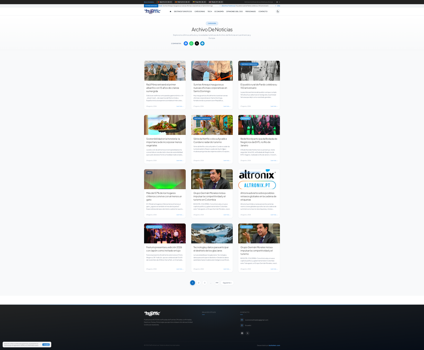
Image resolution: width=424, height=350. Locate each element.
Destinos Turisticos (183, 11)
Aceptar (46, 344)
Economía (219, 11)
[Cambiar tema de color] (278, 11)
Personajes (250, 11)
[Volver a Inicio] (152, 11)
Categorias (200, 11)
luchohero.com (274, 345)
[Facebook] (277, 2)
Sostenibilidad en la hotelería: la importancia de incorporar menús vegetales (274, 6)
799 (216, 283)
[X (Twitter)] (279, 2)
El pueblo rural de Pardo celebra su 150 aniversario (209, 6)
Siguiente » (227, 283)
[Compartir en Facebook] (186, 43)
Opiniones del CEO (234, 11)
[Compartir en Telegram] (202, 43)
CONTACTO (262, 11)
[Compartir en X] (197, 43)
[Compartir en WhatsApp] (191, 43)
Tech (210, 11)
